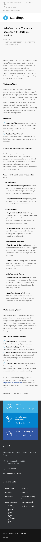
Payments (8, 492)
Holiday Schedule (28, 506)
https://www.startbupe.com (12, 383)
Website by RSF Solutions (17, 534)
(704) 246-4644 (11, 7)
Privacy (5, 538)
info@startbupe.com (13, 10)
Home (5, 40)
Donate (25, 488)
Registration (9, 488)
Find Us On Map (24, 408)
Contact (25, 492)
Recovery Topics (11, 502)
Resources (9, 496)
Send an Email (23, 435)
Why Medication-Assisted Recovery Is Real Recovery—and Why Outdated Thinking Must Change (12, 514)
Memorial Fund (27, 502)
